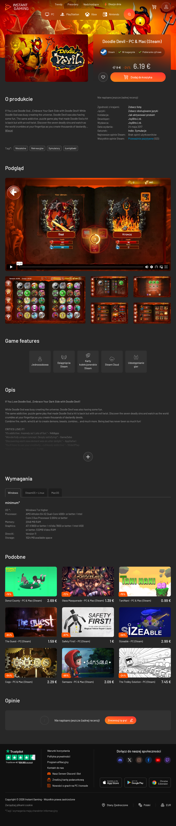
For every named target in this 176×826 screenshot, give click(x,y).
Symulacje (140, 130)
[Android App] (135, 782)
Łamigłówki (70, 148)
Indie (131, 130)
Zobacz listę (134, 106)
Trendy (58, 4)
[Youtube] (158, 760)
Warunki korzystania (58, 750)
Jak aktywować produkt (141, 114)
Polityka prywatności (58, 756)
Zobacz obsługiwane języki (143, 110)
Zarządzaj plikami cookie (19, 805)
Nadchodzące (91, 4)
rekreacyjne (37, 148)
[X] (129, 760)
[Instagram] (139, 760)
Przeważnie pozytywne (141, 138)
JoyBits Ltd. (135, 118)
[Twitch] (167, 760)
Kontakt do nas (55, 767)
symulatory (54, 148)
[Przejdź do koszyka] (154, 7)
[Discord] (120, 760)
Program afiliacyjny (58, 762)
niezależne (20, 148)
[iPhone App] (111, 782)
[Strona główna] (16, 7)
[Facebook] (148, 760)
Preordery (73, 4)
